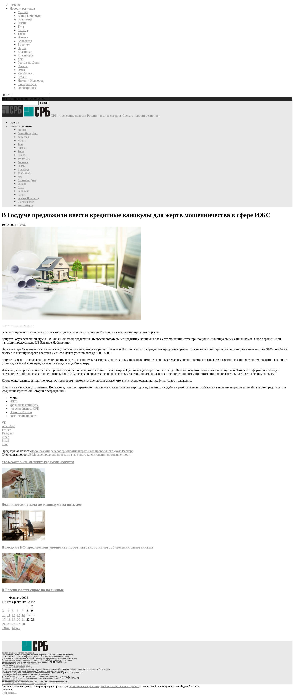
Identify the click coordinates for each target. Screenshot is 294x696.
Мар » (16, 628)
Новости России (21, 412)
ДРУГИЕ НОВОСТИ (60, 462)
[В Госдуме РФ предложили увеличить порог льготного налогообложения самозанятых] (23, 539)
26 (13, 624)
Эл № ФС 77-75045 (31, 664)
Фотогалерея (26, 652)
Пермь (22, 48)
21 (23, 619)
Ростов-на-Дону (28, 62)
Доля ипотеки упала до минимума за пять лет (42, 504)
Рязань (22, 23)
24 (3, 624)
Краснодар (25, 51)
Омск (21, 69)
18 (8, 619)
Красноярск (26, 55)
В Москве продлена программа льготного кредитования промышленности (80, 454)
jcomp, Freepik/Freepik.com (23, 326)
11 (8, 615)
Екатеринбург (27, 84)
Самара (23, 66)
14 (23, 615)
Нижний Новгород (31, 80)
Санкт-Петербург (29, 15)
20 (18, 619)
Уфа (20, 59)
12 (13, 615)
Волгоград (25, 41)
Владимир (25, 19)
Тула (21, 26)
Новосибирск (27, 87)
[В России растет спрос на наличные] (23, 582)
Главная (15, 5)
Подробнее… (9, 692)
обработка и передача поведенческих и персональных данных (104, 686)
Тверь (21, 33)
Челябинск (25, 73)
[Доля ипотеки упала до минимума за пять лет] (23, 496)
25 (8, 624)
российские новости (23, 415)
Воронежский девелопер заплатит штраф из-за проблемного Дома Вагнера (82, 451)
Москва (23, 12)
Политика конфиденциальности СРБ (17, 667)
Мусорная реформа (22, 665)
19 (13, 619)
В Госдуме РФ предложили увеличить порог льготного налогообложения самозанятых (77, 547)
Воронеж (24, 44)
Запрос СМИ (9, 652)
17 (3, 619)
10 (3, 615)
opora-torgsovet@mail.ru (18, 680)
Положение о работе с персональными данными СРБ (24, 683)
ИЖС (13, 401)
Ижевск (23, 37)
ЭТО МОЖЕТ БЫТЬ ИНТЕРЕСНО (24, 462)
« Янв (6, 628)
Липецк (23, 30)
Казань (22, 77)
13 (18, 615)
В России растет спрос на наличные (33, 590)
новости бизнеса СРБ (24, 408)
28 (23, 624)
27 (18, 624)
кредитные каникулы (24, 405)
